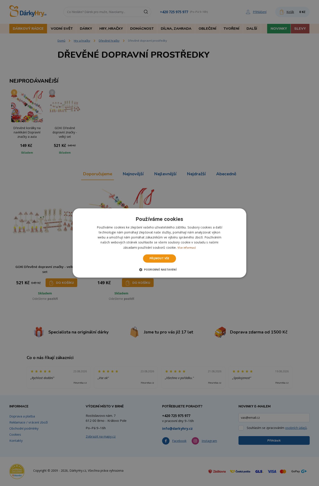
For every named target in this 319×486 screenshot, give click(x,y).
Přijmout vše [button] (159, 258)
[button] (159, 269)
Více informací (187, 248)
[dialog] (159, 242)
